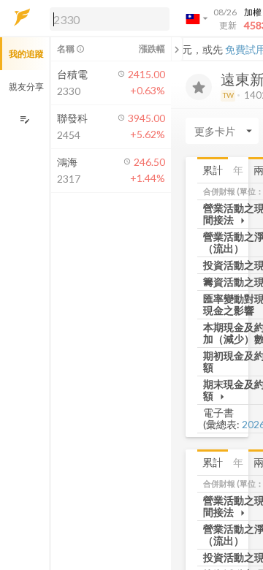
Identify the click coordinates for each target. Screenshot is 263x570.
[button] (106, 18)
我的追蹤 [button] (26, 53)
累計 (212, 170)
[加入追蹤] (199, 87)
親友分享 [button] (26, 86)
